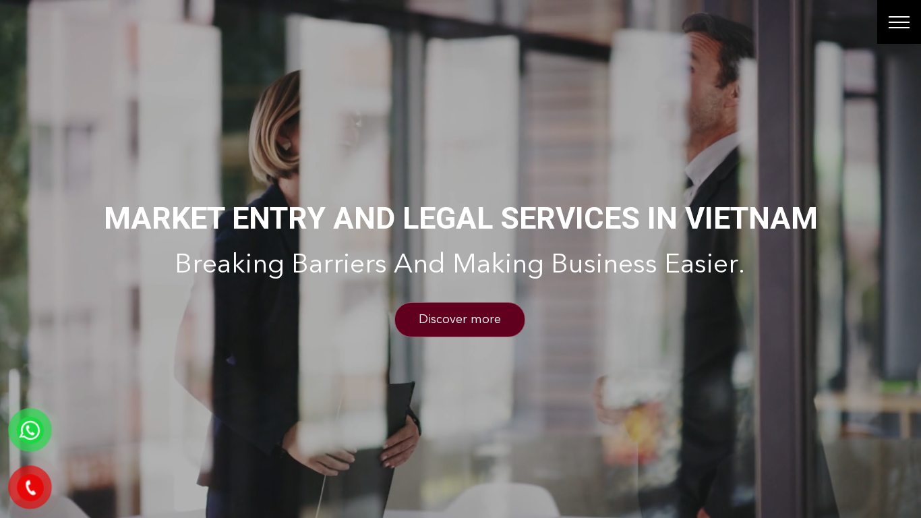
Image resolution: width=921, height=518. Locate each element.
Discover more (460, 320)
